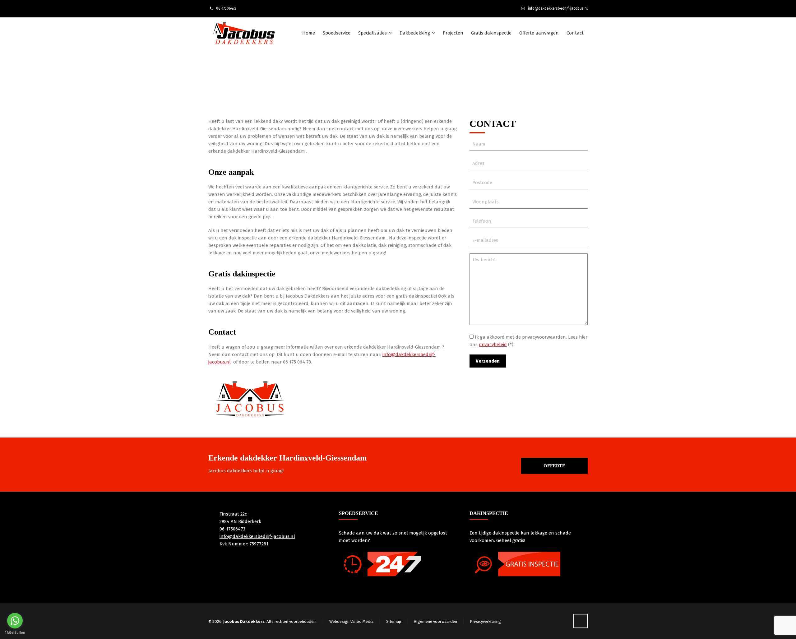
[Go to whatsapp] (15, 620)
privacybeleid (493, 344)
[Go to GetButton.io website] (15, 633)
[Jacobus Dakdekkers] (243, 33)
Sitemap (393, 621)
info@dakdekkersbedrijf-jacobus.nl (558, 8)
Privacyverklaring (485, 621)
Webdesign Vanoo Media (351, 621)
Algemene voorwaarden (435, 621)
